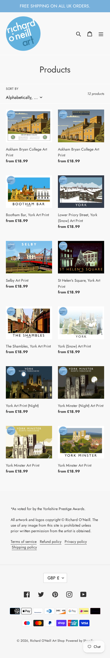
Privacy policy (76, 541)
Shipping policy (24, 547)
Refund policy (50, 541)
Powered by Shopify (79, 640)
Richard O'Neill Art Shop (47, 640)
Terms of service (24, 541)
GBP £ (53, 578)
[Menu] (101, 33)
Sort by (12, 88)
